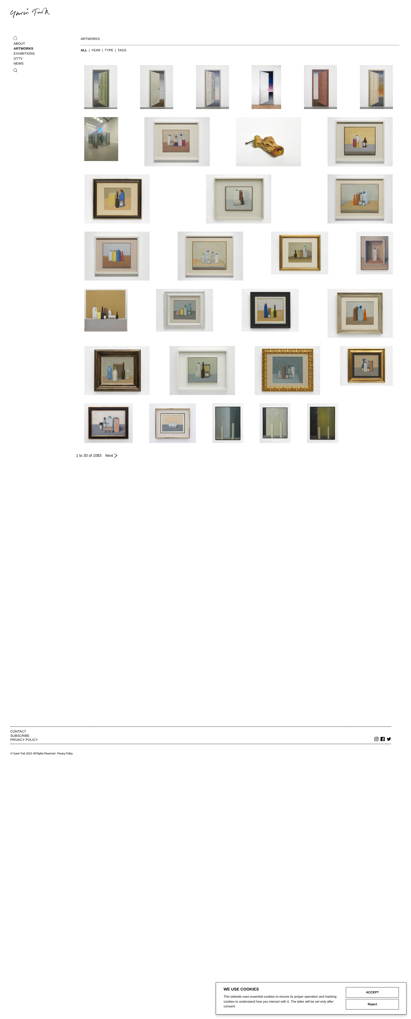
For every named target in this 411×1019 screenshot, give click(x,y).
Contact (18, 731)
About (19, 43)
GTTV (18, 58)
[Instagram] (376, 740)
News (19, 63)
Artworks (23, 48)
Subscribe (19, 736)
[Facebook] (383, 740)
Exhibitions (24, 53)
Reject (372, 1004)
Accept (372, 992)
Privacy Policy (24, 740)
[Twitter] (389, 740)
